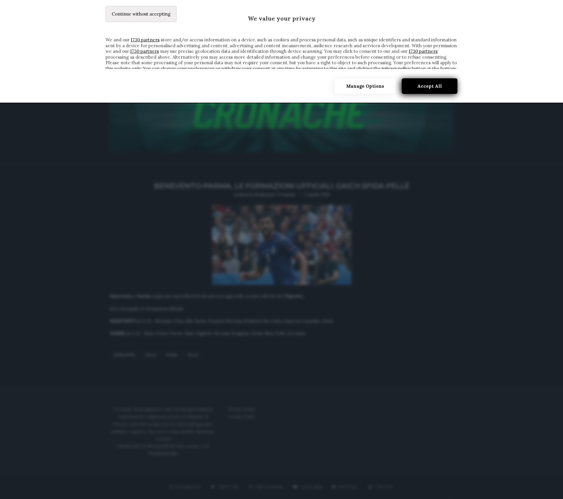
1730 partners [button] (145, 40)
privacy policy (396, 68)
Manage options (365, 86)
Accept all (429, 86)
